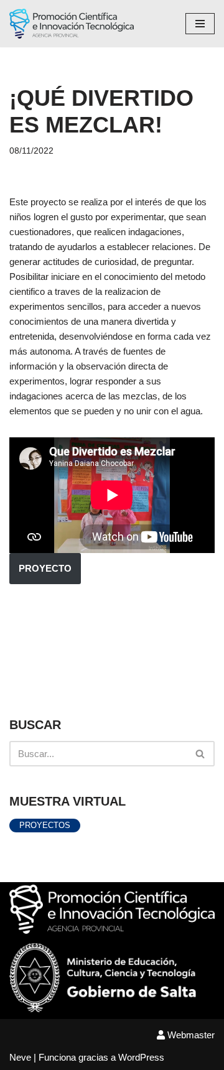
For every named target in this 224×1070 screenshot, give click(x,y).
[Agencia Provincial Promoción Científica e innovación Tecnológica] (71, 24)
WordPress (141, 1057)
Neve (20, 1057)
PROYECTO (45, 568)
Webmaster (190, 1035)
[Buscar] (201, 753)
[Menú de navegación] (200, 23)
